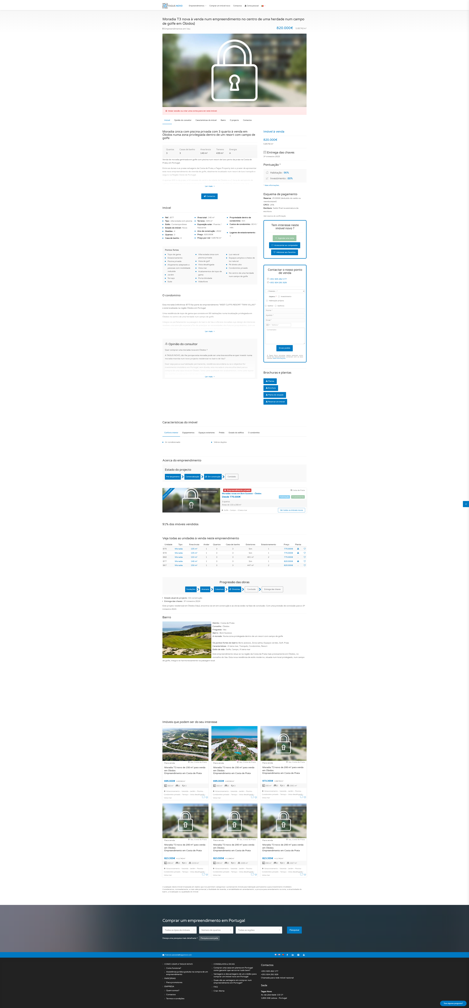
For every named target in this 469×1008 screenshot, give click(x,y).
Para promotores (174, 982)
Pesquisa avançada (209, 938)
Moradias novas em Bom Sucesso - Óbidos (241, 493)
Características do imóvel (206, 120)
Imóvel (167, 120)
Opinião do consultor (182, 120)
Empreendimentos (196, 6)
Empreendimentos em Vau (177, 29)
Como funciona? (173, 968)
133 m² (194, 557)
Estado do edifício (236, 433)
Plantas (271, 381)
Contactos (237, 6)
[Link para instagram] (298, 955)
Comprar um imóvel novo (219, 6)
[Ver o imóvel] (204, 797)
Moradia (179, 549)
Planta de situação (276, 395)
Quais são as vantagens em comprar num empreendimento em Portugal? (233, 981)
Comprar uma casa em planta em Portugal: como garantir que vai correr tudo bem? (233, 969)
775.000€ (288, 549)
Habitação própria (276, 301)
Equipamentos (188, 433)
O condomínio (254, 433)
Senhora (280, 306)
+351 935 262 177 (278, 279)
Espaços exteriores (207, 433)
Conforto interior (171, 433)
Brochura (272, 388)
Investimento (286, 296)
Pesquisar (294, 930)
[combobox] (268, 325)
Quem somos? (172, 990)
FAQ (216, 987)
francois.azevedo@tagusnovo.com (178, 955)
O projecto (234, 120)
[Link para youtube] (304, 955)
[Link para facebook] (287, 955)
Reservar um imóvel (276, 402)
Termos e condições (175, 998)
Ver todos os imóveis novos (291, 510)
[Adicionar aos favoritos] (305, 549)
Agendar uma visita (285, 238)
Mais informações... (272, 185)
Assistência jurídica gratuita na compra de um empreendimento (187, 973)
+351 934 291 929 (278, 282)
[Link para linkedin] (293, 955)
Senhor (270, 306)
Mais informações (279, 358)
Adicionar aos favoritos (286, 252)
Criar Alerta (219, 991)
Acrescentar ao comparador (286, 245)
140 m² (194, 561)
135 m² (194, 549)
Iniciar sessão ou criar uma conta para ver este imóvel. (192, 111)
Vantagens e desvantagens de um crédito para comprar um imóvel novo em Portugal (235, 975)
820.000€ (288, 561)
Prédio (221, 433)
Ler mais (209, 186)
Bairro (223, 120)
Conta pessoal (252, 6)
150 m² (194, 565)
